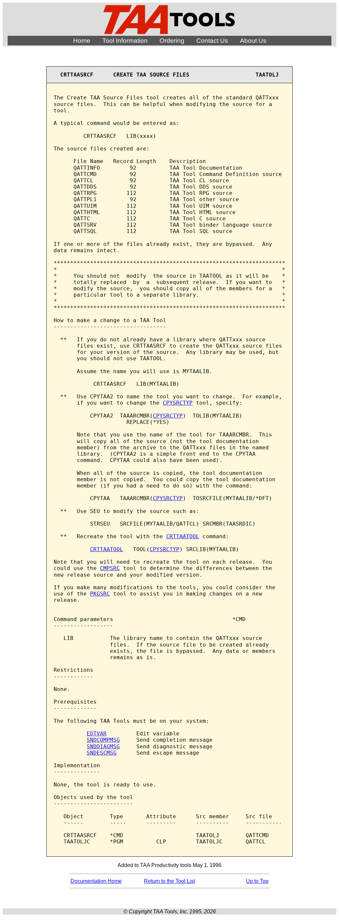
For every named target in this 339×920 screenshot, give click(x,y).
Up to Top (257, 881)
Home (81, 40)
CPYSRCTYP (178, 403)
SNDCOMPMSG (103, 740)
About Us (253, 40)
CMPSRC (110, 568)
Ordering (172, 40)
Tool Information (125, 40)
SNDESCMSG (102, 753)
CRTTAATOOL (182, 536)
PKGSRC (100, 594)
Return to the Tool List (169, 881)
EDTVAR (97, 733)
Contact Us (212, 40)
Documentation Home (96, 881)
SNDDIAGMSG (103, 746)
